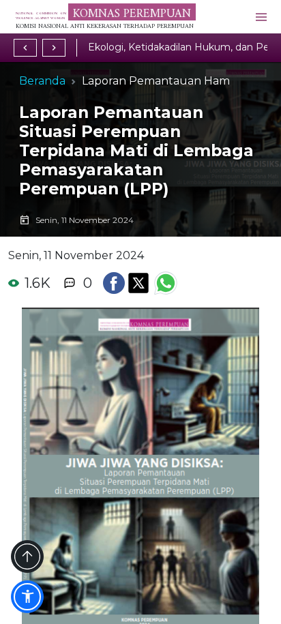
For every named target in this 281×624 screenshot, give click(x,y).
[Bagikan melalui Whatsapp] (165, 283)
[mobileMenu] (261, 16)
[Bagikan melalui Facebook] (114, 283)
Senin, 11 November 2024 (76, 255)
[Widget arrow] (27, 556)
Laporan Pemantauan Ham (156, 80)
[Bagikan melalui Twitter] (138, 283)
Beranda (42, 80)
